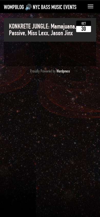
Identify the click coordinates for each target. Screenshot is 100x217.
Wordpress (63, 71)
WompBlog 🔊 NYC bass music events (40, 7)
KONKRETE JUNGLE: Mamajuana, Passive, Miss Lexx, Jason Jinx (42, 30)
